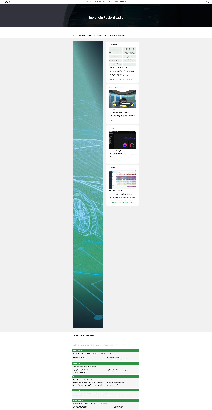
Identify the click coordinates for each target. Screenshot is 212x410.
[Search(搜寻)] (125, 2)
